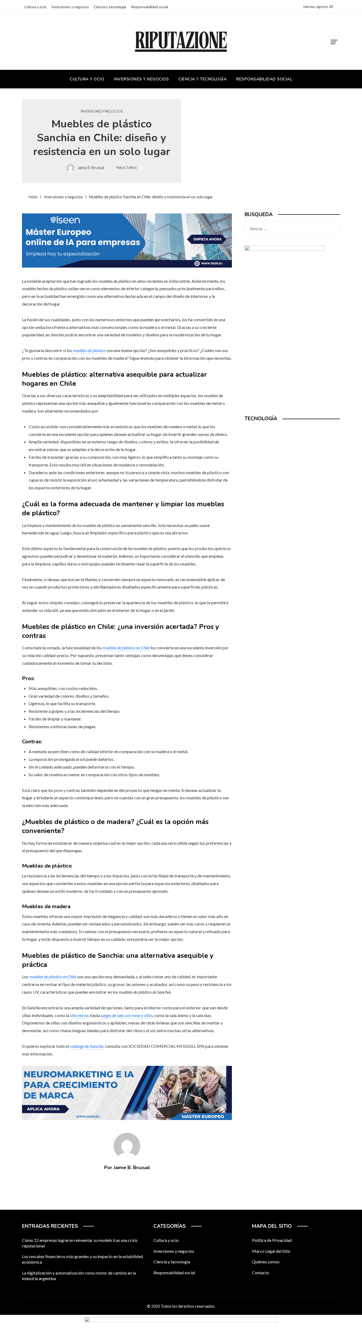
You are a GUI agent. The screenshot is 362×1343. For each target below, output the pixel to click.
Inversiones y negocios (102, 111)
